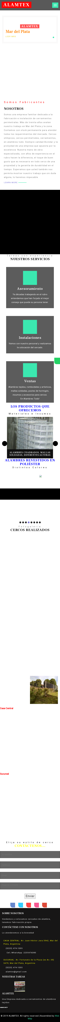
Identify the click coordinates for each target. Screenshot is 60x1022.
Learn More (11, 182)
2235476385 (30, 953)
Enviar (30, 896)
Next (58, 491)
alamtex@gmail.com (16, 972)
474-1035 (18, 948)
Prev (2, 491)
